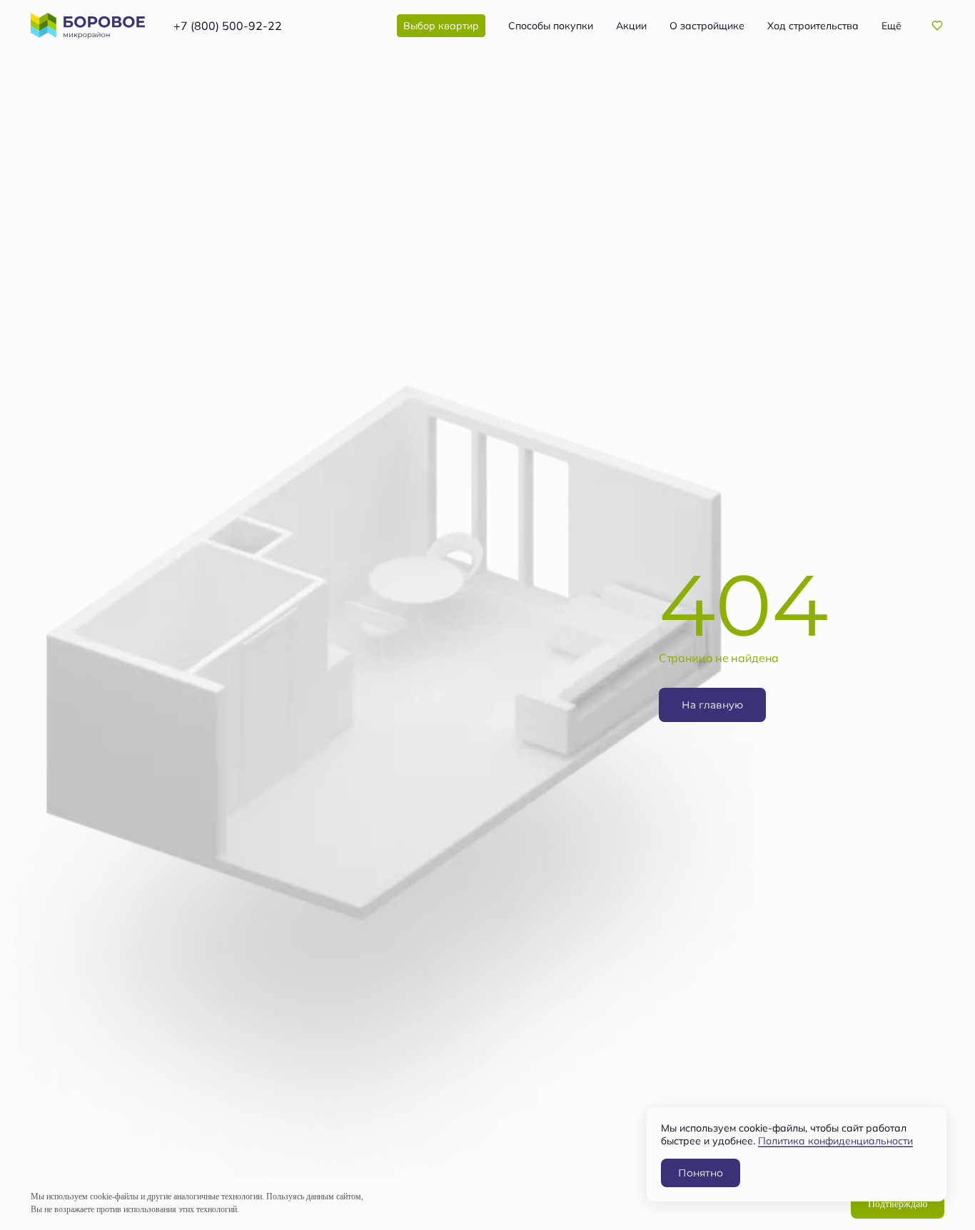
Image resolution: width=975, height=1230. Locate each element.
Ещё (891, 25)
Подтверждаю (897, 1204)
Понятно (700, 1172)
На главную (712, 704)
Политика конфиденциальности (835, 1140)
